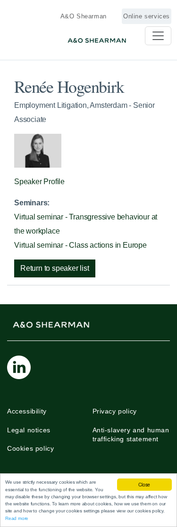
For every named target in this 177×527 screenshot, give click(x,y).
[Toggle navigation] (158, 35)
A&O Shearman (83, 16)
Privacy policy (115, 411)
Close (144, 484)
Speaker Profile (39, 182)
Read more (16, 518)
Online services (146, 16)
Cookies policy (30, 448)
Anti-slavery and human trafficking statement (131, 434)
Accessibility (27, 411)
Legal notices (29, 430)
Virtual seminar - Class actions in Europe (80, 245)
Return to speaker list (54, 268)
